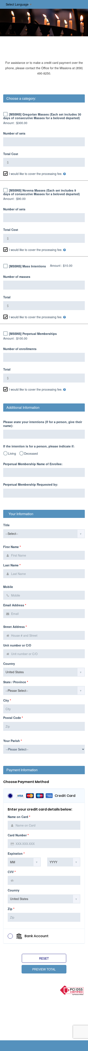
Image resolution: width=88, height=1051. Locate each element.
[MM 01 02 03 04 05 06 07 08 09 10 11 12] (24, 862)
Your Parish (12, 741)
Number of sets (14, 133)
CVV (12, 872)
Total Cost (10, 154)
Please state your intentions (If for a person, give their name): (42, 423)
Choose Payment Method (26, 782)
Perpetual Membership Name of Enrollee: (33, 464)
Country (9, 663)
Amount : (15, 123)
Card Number (18, 835)
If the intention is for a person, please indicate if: (39, 446)
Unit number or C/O (17, 645)
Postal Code (13, 718)
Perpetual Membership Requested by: (30, 484)
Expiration (16, 853)
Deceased (31, 453)
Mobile (8, 587)
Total (6, 297)
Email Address (14, 605)
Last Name (12, 565)
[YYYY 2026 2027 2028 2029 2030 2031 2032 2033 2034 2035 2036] (63, 862)
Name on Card (19, 817)
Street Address (15, 627)
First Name (12, 547)
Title (6, 525)
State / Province (15, 682)
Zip (11, 909)
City (7, 700)
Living (12, 453)
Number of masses (16, 277)
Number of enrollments (20, 349)
